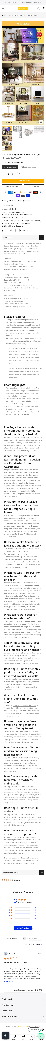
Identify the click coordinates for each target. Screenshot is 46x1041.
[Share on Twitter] (7, 230)
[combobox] (33, 944)
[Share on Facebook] (3, 230)
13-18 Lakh (19, 221)
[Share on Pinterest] (11, 230)
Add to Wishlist (34, 186)
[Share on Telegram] (20, 230)
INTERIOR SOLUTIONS (10, 215)
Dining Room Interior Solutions (24, 705)
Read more (8, 981)
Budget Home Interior (18, 212)
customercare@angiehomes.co (31, 2)
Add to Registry (12, 186)
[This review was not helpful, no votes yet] (40, 990)
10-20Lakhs (10, 221)
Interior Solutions (25, 215)
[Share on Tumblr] (15, 230)
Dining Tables (18, 710)
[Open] (5, 1035)
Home (4, 15)
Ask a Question (24, 201)
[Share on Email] (24, 230)
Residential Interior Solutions (12, 217)
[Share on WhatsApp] (28, 230)
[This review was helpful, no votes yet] (35, 990)
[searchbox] (13, 938)
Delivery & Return (9, 201)
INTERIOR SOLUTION (10, 223)
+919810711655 (12, 2)
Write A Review (23, 928)
